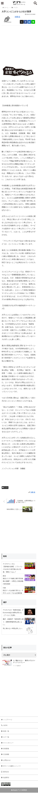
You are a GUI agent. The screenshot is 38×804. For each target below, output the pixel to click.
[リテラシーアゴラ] (7, 663)
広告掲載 (6, 754)
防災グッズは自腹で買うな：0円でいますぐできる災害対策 (13, 592)
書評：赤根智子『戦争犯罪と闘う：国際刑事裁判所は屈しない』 (13, 621)
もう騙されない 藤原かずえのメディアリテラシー (24, 661)
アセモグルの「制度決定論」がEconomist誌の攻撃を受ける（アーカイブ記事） (13, 612)
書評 (5, 602)
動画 (5, 556)
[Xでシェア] (22, 22)
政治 (4, 576)
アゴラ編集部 (17, 665)
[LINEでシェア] (33, 22)
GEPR (5, 725)
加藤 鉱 (17, 17)
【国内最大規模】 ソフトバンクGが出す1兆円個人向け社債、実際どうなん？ (12, 569)
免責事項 (6, 777)
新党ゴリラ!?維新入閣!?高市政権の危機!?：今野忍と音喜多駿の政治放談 (13, 581)
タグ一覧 (6, 737)
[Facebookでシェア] (25, 22)
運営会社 (6, 772)
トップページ (7, 719)
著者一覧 (6, 731)
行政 (4, 588)
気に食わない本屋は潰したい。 (13, 628)
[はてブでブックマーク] (29, 22)
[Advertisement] (19, 45)
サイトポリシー (8, 743)
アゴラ (6, 487)
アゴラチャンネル (9, 564)
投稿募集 (6, 748)
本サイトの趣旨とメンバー (12, 766)
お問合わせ (7, 760)
